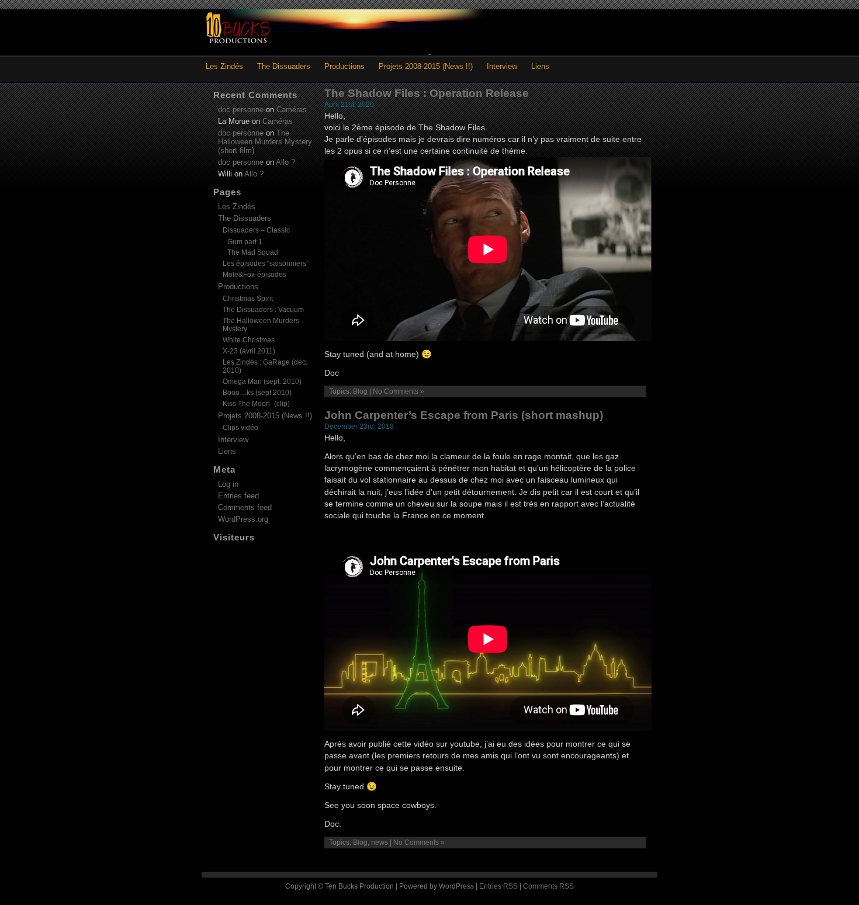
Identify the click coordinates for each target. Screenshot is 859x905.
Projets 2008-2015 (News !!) (426, 66)
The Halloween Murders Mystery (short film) (265, 142)
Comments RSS (548, 886)
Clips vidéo (240, 428)
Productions (344, 66)
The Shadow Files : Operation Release (426, 93)
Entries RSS (498, 886)
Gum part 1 (244, 241)
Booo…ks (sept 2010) (257, 393)
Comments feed (245, 507)
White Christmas (249, 340)
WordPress (456, 886)
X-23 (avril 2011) (249, 351)
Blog (360, 391)
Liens (540, 66)
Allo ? (285, 162)
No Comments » (398, 391)
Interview (502, 66)
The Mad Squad (252, 252)
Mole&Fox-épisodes (254, 275)
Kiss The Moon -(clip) (256, 404)
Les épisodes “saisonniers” (266, 263)
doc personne (241, 109)
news (379, 842)
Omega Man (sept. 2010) (262, 381)
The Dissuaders (283, 66)
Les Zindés (224, 66)
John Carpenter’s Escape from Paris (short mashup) (463, 415)
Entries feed (238, 495)
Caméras (291, 109)
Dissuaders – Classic (256, 230)
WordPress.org (243, 519)
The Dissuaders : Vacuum (263, 310)
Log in (228, 484)
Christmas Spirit (248, 298)
